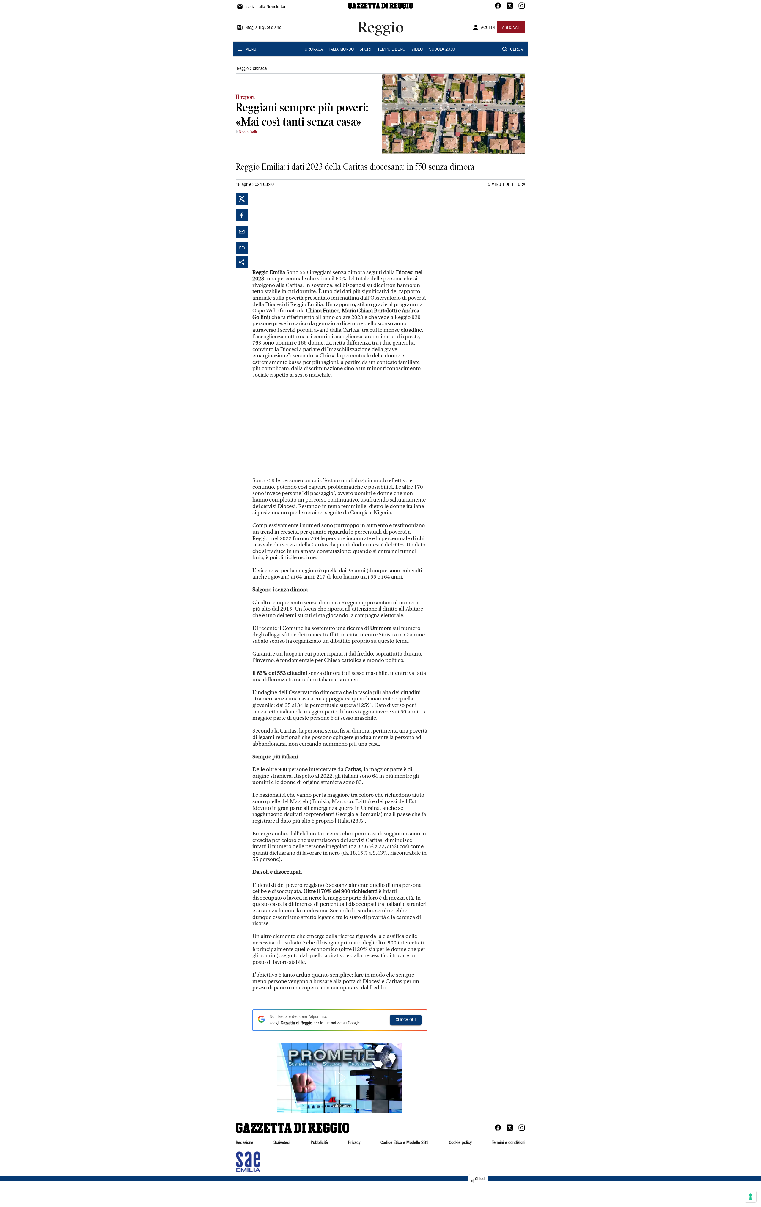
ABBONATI (511, 28)
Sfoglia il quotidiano (263, 28)
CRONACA (314, 50)
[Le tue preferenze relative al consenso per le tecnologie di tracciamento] (750, 1196)
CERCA (516, 50)
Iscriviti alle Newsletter (265, 7)
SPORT (365, 50)
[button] (339, 1077)
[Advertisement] (297, 230)
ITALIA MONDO (341, 50)
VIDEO (417, 50)
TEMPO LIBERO (391, 50)
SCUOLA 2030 (442, 50)
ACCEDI (488, 28)
